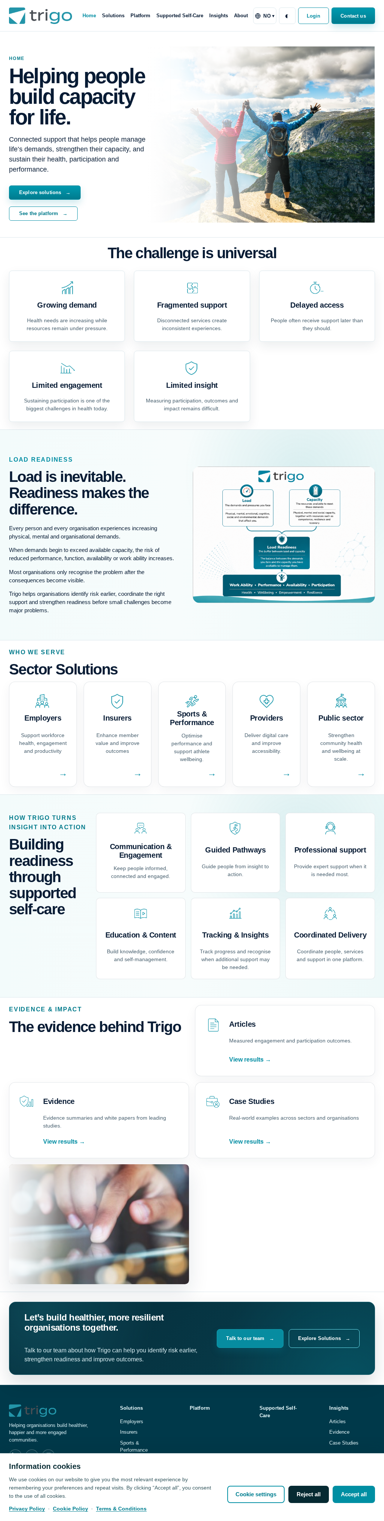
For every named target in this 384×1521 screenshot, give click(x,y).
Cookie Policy (70, 1509)
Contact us (353, 16)
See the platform (43, 213)
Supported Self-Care (179, 15)
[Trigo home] (40, 15)
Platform (140, 15)
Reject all (309, 1494)
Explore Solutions (324, 1338)
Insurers (129, 1432)
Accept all (354, 1494)
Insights (218, 15)
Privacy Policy (27, 1509)
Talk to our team (250, 1338)
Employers (131, 1421)
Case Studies (343, 1443)
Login (314, 16)
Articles (337, 1421)
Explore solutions (44, 192)
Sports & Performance (134, 1446)
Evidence (339, 1432)
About (241, 15)
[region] (192, 1487)
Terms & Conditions (121, 1509)
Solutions (113, 15)
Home (89, 15)
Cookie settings (256, 1494)
